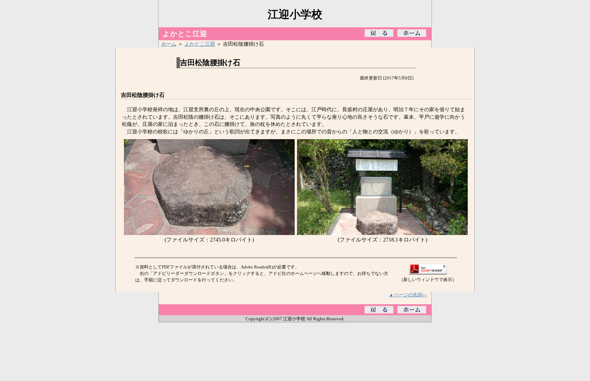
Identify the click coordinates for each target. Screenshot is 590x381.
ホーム (169, 44)
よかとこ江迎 (199, 44)
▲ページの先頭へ (408, 294)
